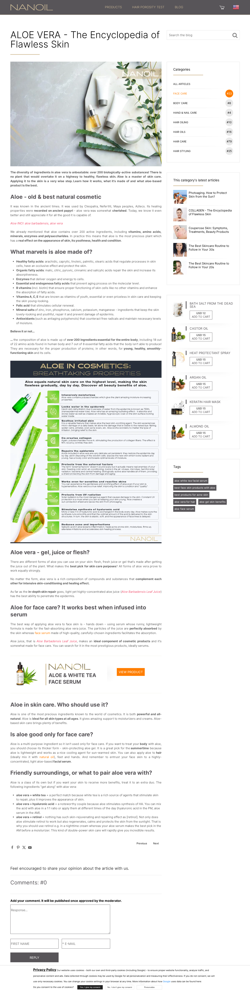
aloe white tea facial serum (190, 480)
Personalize (149, 987)
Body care (202, 103)
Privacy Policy (44, 970)
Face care (202, 93)
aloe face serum (184, 508)
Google (167, 981)
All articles (181, 83)
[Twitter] (24, 847)
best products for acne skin (191, 494)
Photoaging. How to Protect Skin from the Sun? (208, 194)
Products (113, 7)
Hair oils (202, 131)
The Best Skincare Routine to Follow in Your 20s (209, 265)
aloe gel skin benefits (212, 501)
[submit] (235, 35)
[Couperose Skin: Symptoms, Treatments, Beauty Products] (180, 232)
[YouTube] (30, 847)
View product (131, 672)
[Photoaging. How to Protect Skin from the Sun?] (180, 196)
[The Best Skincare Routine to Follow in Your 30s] (180, 249)
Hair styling (202, 151)
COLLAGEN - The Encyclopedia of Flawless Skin (210, 212)
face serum (42, 633)
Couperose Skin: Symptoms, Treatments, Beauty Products (209, 230)
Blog (179, 7)
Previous (142, 843)
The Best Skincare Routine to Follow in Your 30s (209, 247)
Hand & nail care (202, 112)
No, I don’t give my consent (119, 987)
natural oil (46, 757)
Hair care (202, 141)
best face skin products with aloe (194, 487)
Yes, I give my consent (90, 987)
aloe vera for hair (184, 501)
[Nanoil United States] (31, 7)
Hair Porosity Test (148, 7)
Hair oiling (202, 122)
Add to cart (201, 316)
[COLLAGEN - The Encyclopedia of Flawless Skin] (180, 214)
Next (156, 843)
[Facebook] (12, 847)
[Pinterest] (18, 847)
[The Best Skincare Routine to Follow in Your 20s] (180, 267)
